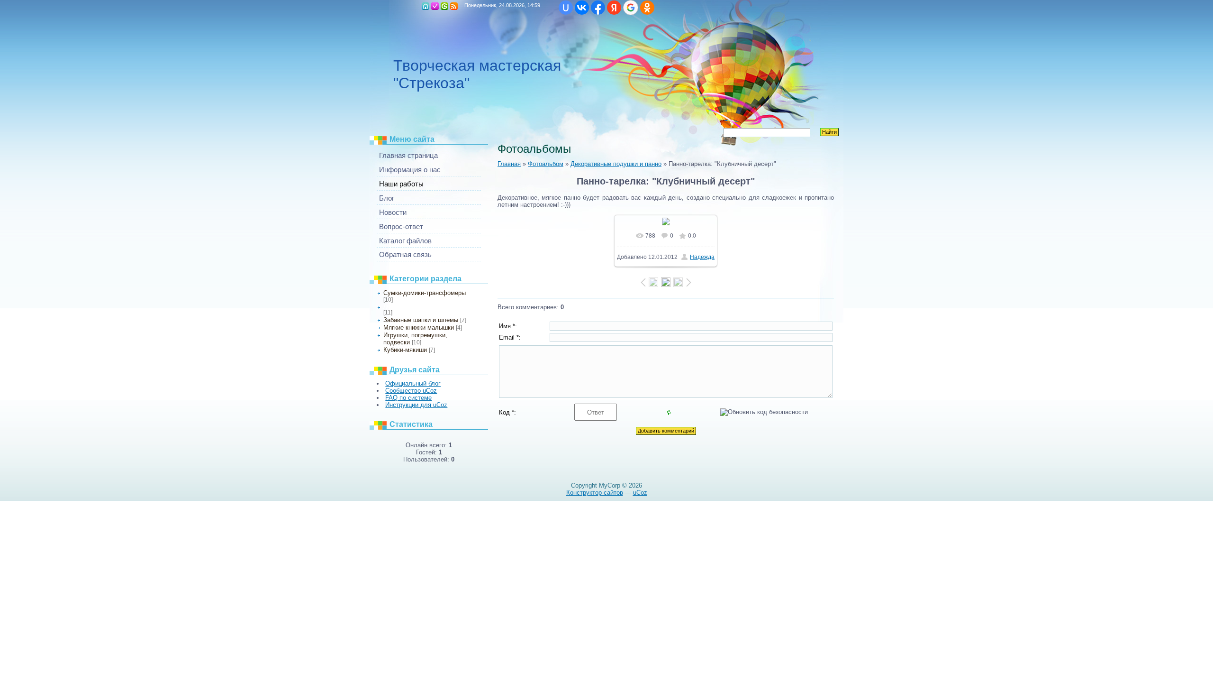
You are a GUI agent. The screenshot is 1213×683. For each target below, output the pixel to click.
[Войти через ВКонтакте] (582, 7)
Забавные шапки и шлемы (420, 319)
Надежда (702, 257)
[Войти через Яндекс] (614, 7)
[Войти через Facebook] (598, 7)
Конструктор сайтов (594, 492)
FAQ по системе (408, 397)
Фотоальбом (545, 163)
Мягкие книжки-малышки (418, 327)
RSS (454, 6)
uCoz (640, 492)
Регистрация (435, 6)
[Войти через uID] (566, 7)
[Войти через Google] (630, 7)
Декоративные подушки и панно (421, 306)
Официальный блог (413, 383)
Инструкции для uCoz (416, 404)
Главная (425, 6)
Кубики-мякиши (405, 349)
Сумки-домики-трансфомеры (424, 292)
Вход (444, 6)
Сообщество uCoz (411, 390)
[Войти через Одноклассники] (647, 7)
